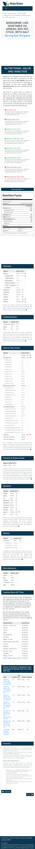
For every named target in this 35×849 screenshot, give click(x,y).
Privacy (23, 838)
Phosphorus (6, 505)
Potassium (6, 507)
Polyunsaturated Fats (8, 406)
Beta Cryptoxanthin (10, 282)
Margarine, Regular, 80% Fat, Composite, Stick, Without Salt (7, 689)
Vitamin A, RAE (9, 275)
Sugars (5, 326)
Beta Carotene (9, 280)
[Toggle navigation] (6, 8)
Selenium (5, 509)
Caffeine (5, 580)
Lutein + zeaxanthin (10, 285)
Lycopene (7, 287)
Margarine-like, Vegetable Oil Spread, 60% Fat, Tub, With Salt (7, 724)
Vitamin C (5, 294)
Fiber (4, 329)
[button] (26, 310)
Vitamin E (5, 299)
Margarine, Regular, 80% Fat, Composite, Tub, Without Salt (7, 705)
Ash (4, 577)
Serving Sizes (16, 189)
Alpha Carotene (9, 278)
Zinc (4, 514)
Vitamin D (5, 296)
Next (29, 794)
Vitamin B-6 (6, 292)
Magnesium (6, 500)
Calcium (5, 493)
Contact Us (4, 838)
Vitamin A (5, 273)
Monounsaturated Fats (9, 385)
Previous (7, 791)
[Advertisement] (17, 52)
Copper (5, 495)
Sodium (5, 512)
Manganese (6, 502)
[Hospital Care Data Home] (12, 3)
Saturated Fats (7, 357)
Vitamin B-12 (6, 289)
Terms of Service (14, 838)
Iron (4, 498)
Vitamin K (5, 301)
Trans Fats (6, 434)
